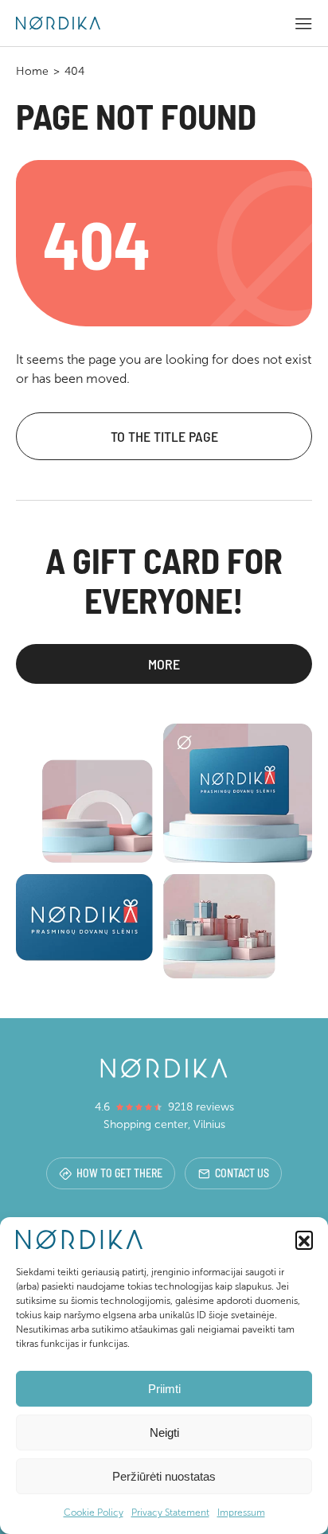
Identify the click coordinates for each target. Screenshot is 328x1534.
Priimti (164, 1388)
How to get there (119, 1173)
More (164, 664)
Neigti (164, 1432)
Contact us (242, 1173)
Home (32, 71)
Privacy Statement (170, 1512)
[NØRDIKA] (58, 23)
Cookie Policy (93, 1512)
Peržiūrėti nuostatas (164, 1476)
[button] (304, 1239)
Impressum (241, 1512)
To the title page (164, 436)
